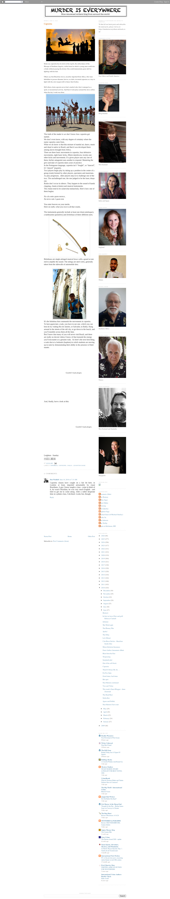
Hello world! (105, 878)
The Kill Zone (106, 750)
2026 (103, 536)
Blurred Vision (105, 792)
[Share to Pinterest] (54, 459)
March (105, 715)
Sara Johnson (103, 520)
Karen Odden (103, 503)
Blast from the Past (109, 653)
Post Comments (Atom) (61, 541)
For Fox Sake (107, 673)
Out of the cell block (109, 663)
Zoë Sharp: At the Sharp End (111, 804)
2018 (103, 562)
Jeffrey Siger (103, 500)
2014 (103, 575)
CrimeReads (105, 778)
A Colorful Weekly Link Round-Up (112, 762)
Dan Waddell (54, 479)
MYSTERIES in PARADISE (111, 820)
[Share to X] (50, 459)
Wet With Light (108, 625)
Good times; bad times (110, 676)
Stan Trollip (103, 523)
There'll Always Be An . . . (111, 670)
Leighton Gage (79, 465)
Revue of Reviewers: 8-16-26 (110, 815)
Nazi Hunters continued (111, 683)
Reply (52, 497)
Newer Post (47, 536)
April (105, 712)
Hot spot (105, 679)
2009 (103, 725)
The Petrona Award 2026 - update (111, 839)
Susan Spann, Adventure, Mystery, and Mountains (110, 845)
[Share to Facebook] (52, 459)
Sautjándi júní (107, 660)
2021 (103, 552)
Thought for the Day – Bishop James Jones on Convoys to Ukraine (112, 807)
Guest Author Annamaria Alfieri (113, 650)
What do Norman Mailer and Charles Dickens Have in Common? (112, 781)
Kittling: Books (106, 759)
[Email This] (45, 459)
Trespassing (107, 657)
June (105, 610)
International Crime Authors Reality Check (111, 875)
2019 (103, 558)
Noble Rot (106, 698)
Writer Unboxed (107, 743)
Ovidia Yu (102, 517)
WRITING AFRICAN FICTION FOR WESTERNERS (111, 868)
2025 (103, 539)
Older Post (91, 536)
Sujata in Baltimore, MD (107, 526)
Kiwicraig (102, 506)
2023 (103, 545)
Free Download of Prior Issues (110, 738)
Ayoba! (105, 631)
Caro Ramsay (103, 497)
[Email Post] (55, 463)
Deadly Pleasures (107, 735)
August (106, 603)
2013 (103, 578)
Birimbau (54, 465)
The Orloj (106, 635)
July (105, 607)
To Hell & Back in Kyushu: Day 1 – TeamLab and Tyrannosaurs (112, 850)
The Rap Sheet (106, 813)
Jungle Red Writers (108, 797)
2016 (103, 568)
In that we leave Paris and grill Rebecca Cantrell (113, 617)
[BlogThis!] (47, 459)
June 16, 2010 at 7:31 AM (68, 479)
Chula (69, 465)
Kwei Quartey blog (108, 865)
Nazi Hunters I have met (111, 704)
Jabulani (105, 622)
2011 (103, 584)
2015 (103, 571)
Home (70, 536)
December (106, 590)
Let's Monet (107, 638)
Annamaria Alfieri (105, 494)
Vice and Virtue (108, 686)
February (106, 718)
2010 (103, 588)
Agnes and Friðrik (109, 701)
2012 (103, 581)
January (106, 721)
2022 (103, 549)
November (107, 594)
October (106, 597)
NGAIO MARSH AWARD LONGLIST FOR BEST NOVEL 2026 (111, 771)
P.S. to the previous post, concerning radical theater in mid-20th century (112, 859)
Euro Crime (105, 837)
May (105, 708)
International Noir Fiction (110, 856)
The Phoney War (108, 628)
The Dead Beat (108, 695)
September (107, 600)
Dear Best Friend (106, 745)
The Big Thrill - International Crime (111, 788)
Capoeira (48, 23)
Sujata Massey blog (108, 830)
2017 (103, 565)
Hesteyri (105, 613)
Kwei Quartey (104, 508)
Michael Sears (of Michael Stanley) (111, 514)
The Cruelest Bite (106, 832)
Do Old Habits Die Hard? (108, 799)
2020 (103, 555)
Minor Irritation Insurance (111, 647)
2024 (103, 542)
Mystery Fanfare (107, 767)
